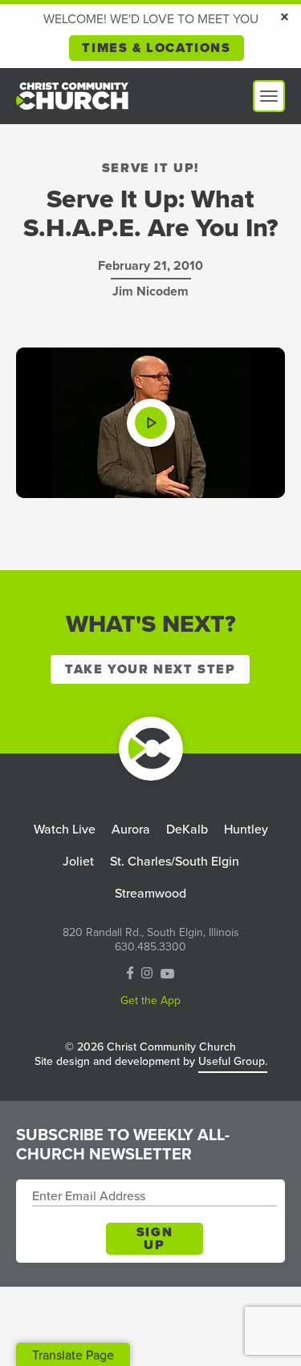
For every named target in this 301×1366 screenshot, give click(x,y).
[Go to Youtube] (167, 974)
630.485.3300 (150, 947)
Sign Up (154, 1238)
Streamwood (150, 893)
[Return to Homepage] (151, 749)
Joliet (78, 861)
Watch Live (65, 829)
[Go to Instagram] (147, 974)
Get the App (150, 1001)
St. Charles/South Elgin (174, 861)
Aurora (131, 829)
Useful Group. (232, 1061)
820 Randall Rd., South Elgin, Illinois (151, 933)
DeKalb (187, 829)
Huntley (246, 829)
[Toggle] (269, 96)
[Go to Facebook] (130, 975)
